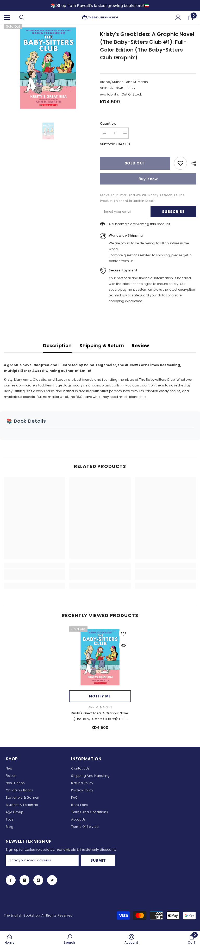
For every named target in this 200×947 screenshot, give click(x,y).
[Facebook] (11, 880)
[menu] (7, 17)
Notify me (100, 696)
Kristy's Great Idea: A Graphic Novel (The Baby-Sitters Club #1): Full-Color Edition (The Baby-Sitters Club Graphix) (100, 716)
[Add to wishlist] (180, 163)
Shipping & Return (101, 345)
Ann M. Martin (137, 82)
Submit (98, 860)
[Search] (22, 17)
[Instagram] (24, 880)
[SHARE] (191, 163)
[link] (34, 574)
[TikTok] (38, 880)
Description (57, 345)
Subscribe (173, 211)
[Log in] (178, 17)
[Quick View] (123, 645)
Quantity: (108, 123)
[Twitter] (52, 880)
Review (140, 345)
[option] (48, 68)
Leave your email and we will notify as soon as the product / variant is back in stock (142, 198)
